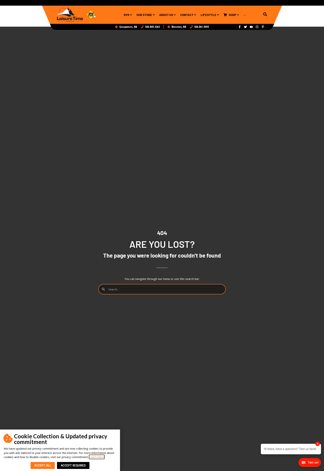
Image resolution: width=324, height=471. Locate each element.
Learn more (96, 457)
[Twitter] (245, 26)
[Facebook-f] (239, 26)
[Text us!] (309, 463)
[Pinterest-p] (262, 26)
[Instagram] (257, 26)
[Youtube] (251, 26)
